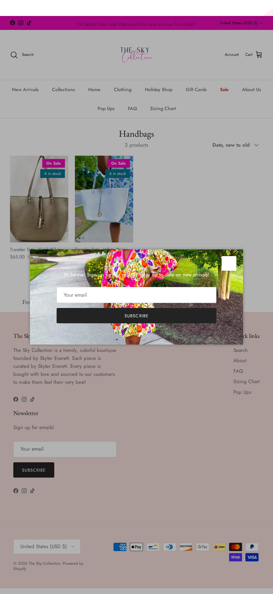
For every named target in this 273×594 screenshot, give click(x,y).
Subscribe (136, 316)
